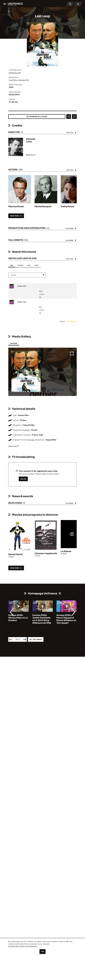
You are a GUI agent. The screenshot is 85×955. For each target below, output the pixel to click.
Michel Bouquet (43, 206)
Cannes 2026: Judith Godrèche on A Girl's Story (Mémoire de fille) (41, 619)
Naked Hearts (15, 554)
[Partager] (68, 116)
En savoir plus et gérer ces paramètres (22, 946)
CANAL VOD (21, 286)
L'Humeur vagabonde (46, 553)
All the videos (36, 639)
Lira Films (13, 80)
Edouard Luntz (15, 72)
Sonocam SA (23, 80)
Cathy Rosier (67, 206)
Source (62, 321)
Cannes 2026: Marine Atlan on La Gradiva (18, 618)
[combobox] (27, 275)
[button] (72, 353)
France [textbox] (13, 275)
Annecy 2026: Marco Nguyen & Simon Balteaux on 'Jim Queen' (66, 619)
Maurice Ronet (16, 206)
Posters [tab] (13, 343)
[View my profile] (78, 4)
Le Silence (66, 551)
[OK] (42, 951)
